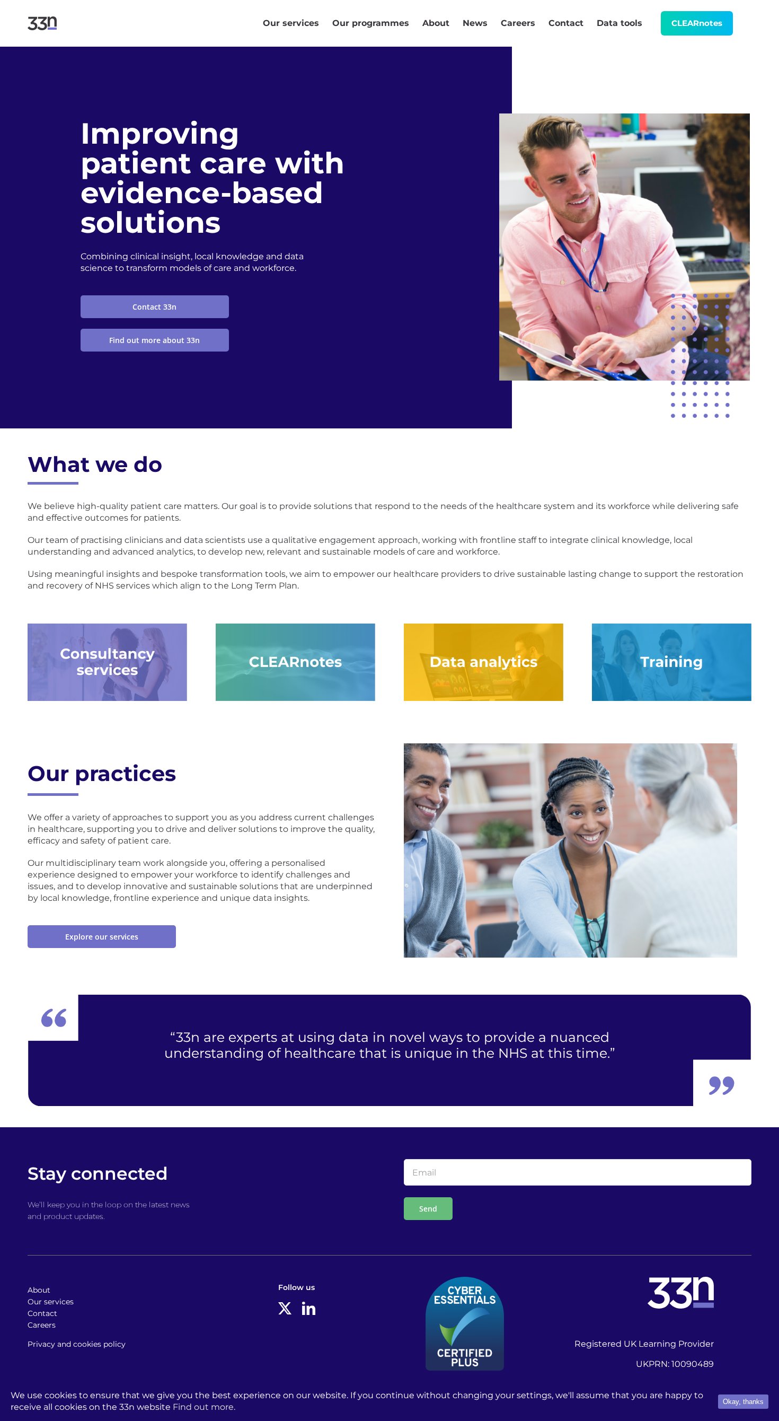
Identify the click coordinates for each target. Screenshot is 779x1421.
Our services (51, 1301)
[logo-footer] (681, 1281)
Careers (42, 1325)
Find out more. (204, 1407)
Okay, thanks (743, 1402)
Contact (42, 1313)
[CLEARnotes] (295, 627)
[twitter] (284, 1308)
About (39, 1290)
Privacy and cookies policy (77, 1344)
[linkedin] (308, 1308)
